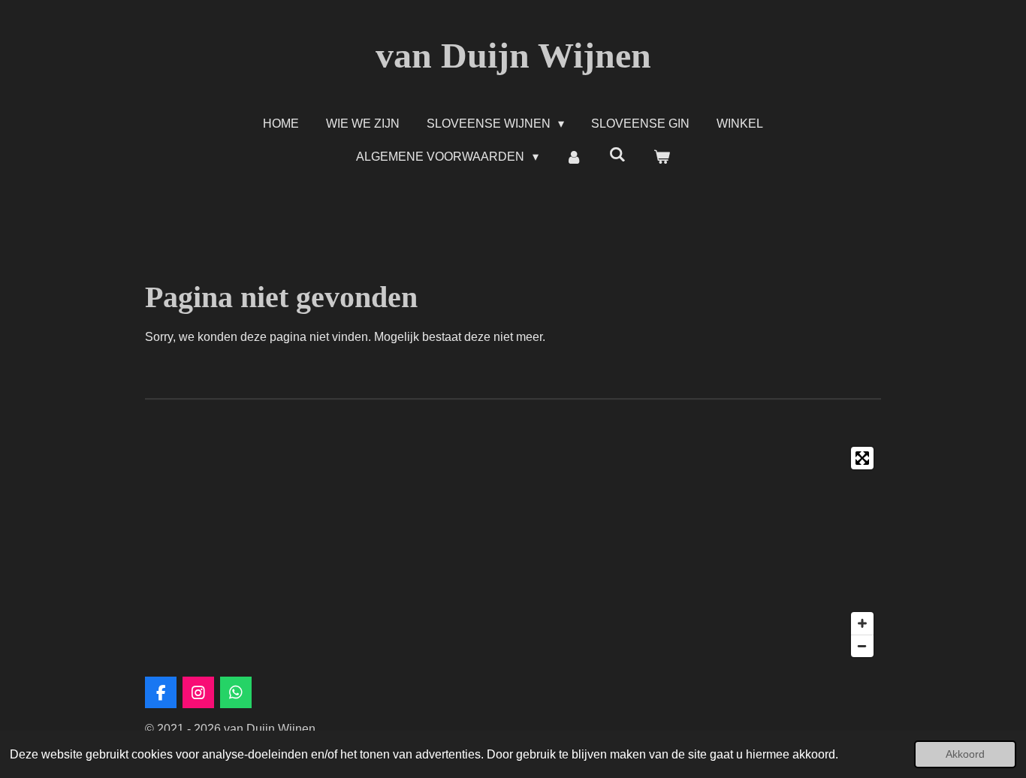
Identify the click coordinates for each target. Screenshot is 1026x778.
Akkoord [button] (965, 754)
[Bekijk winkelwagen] (661, 157)
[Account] (574, 157)
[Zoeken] (617, 154)
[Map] (513, 552)
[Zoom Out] (862, 646)
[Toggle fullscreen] (862, 458)
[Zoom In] (862, 623)
